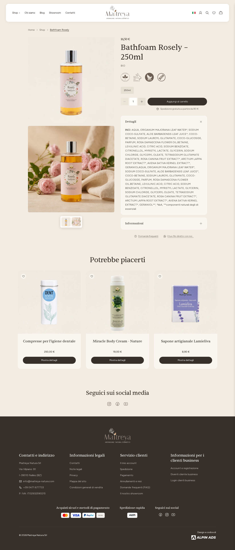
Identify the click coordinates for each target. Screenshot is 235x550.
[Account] (200, 13)
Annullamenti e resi (131, 481)
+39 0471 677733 (33, 487)
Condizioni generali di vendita (86, 487)
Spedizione (126, 469)
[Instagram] (167, 515)
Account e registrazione (184, 468)
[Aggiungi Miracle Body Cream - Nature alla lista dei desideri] (91, 276)
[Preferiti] (214, 13)
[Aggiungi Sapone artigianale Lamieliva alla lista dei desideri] (159, 276)
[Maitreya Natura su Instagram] (109, 404)
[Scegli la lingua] (194, 13)
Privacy (74, 475)
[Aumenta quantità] (142, 101)
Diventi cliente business (184, 474)
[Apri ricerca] (207, 13)
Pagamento (126, 475)
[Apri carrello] (221, 13)
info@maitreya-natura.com (38, 481)
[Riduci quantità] (124, 101)
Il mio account (128, 463)
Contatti (70, 12)
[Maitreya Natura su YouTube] (126, 404)
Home (31, 29)
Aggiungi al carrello (177, 101)
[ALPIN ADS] (203, 537)
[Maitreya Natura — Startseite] (117, 12)
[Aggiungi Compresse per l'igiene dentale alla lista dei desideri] (23, 276)
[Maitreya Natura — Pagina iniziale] (117, 436)
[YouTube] (173, 515)
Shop (16, 12)
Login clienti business (183, 480)
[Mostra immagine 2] (76, 221)
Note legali (76, 469)
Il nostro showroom (131, 493)
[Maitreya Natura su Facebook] (117, 404)
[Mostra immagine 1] (66, 221)
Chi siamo (30, 12)
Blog (42, 12)
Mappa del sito (78, 481)
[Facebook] (160, 515)
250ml (127, 90)
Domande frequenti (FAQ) (135, 487)
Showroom (55, 12)
